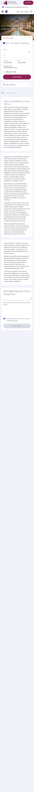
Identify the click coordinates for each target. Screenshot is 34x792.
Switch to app (28, 2)
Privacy (19, 704)
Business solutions (6, 614)
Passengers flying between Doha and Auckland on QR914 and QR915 (17, 7)
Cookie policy (6, 704)
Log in (21, 11)
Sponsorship (4, 593)
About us (3, 585)
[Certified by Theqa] (9, 637)
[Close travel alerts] (31, 7)
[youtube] (15, 653)
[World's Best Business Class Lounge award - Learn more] (5, 683)
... (5, 92)
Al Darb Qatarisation (7, 596)
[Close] (2, 3)
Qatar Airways (5, 581)
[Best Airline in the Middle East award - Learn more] (5, 692)
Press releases (5, 591)
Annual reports (5, 599)
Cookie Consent (7, 709)
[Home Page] (2, 93)
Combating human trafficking (11, 707)
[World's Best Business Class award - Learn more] (5, 675)
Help (2, 626)
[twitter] (7, 653)
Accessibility (27, 704)
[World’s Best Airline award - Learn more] (5, 667)
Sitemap (23, 707)
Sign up (27, 11)
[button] (18, 390)
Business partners (6, 620)
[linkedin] (11, 653)
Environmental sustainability (9, 601)
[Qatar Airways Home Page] (2, 11)
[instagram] (19, 653)
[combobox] (16, 298)
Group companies (6, 608)
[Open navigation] (31, 12)
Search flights (17, 326)
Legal (13, 704)
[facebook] (4, 653)
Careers (3, 588)
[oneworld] (6, 11)
